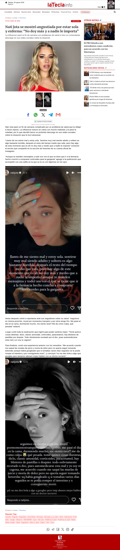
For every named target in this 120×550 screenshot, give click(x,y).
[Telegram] (53, 529)
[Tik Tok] (72, 529)
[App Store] (102, 7)
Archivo (75, 12)
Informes (17, 12)
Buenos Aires (26, 12)
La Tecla (14, 18)
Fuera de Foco (66, 12)
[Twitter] (63, 529)
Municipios (46, 12)
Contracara (85, 12)
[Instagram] (67, 529)
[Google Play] (105, 7)
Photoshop (55, 12)
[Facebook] (58, 529)
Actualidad (8, 12)
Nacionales (37, 12)
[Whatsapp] (48, 529)
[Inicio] (6, 2)
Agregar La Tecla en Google (44, 121)
